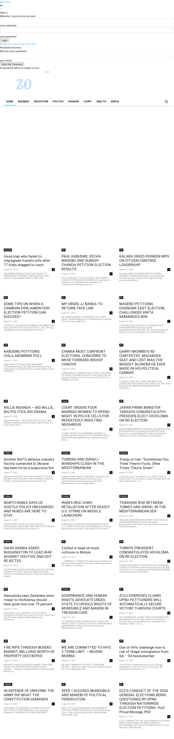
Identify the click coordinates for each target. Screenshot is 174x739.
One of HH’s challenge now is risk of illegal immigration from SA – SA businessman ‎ (143, 651)
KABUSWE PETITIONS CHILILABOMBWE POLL (23, 353)
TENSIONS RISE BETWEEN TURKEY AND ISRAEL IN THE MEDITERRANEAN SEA (142, 507)
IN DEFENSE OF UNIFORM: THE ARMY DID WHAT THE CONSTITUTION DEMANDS (29, 695)
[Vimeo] (164, 72)
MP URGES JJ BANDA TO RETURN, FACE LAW (82, 306)
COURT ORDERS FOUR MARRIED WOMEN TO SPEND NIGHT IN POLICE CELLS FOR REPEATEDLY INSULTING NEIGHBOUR (86, 416)
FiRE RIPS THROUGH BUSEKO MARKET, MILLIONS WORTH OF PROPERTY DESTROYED (29, 651)
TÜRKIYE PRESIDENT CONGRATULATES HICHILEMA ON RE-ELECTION (144, 552)
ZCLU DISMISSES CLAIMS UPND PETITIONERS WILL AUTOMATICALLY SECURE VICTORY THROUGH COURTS (142, 602)
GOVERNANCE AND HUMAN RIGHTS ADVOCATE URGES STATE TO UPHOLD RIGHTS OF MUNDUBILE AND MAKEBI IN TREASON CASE (87, 604)
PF (64, 250)
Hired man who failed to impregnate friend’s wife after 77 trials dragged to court (27, 260)
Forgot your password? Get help (18, 43)
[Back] (1, 8)
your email (5, 60)
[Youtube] (168, 72)
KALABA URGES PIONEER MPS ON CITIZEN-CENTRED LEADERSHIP (144, 260)
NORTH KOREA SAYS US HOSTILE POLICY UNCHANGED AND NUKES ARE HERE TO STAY (29, 509)
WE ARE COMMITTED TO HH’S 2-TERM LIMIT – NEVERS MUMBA (86, 651)
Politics (8, 453)
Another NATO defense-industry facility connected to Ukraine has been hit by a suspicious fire (29, 463)
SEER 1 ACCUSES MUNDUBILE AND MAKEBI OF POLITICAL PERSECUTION (86, 695)
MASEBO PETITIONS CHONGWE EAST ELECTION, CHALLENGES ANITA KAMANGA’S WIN (142, 310)
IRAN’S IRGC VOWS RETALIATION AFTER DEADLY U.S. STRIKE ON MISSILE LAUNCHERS (86, 509)
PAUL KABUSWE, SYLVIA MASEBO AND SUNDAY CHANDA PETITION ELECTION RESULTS (86, 262)
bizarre (8, 250)
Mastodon (5, 1)
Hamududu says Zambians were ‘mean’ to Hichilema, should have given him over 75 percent (29, 600)
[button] (166, 101)
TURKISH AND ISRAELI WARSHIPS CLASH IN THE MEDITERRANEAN (83, 463)
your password (8, 36)
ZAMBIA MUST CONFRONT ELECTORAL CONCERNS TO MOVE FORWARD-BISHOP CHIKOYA (84, 357)
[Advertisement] (87, 130)
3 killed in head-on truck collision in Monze (80, 550)
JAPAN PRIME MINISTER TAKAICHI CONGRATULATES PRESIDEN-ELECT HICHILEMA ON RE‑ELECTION (143, 414)
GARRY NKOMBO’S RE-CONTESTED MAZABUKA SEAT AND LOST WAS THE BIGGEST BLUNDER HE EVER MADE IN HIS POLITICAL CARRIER (142, 362)
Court (65, 401)
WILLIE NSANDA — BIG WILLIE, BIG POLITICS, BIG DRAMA (29, 410)
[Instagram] (154, 72)
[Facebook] (149, 72)
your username (8, 25)
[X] (159, 72)
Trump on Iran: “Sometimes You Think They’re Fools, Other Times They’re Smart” (144, 463)
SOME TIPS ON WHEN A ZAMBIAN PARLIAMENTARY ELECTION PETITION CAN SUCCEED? (27, 310)
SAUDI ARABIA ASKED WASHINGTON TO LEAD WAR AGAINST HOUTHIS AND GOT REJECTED (28, 554)
